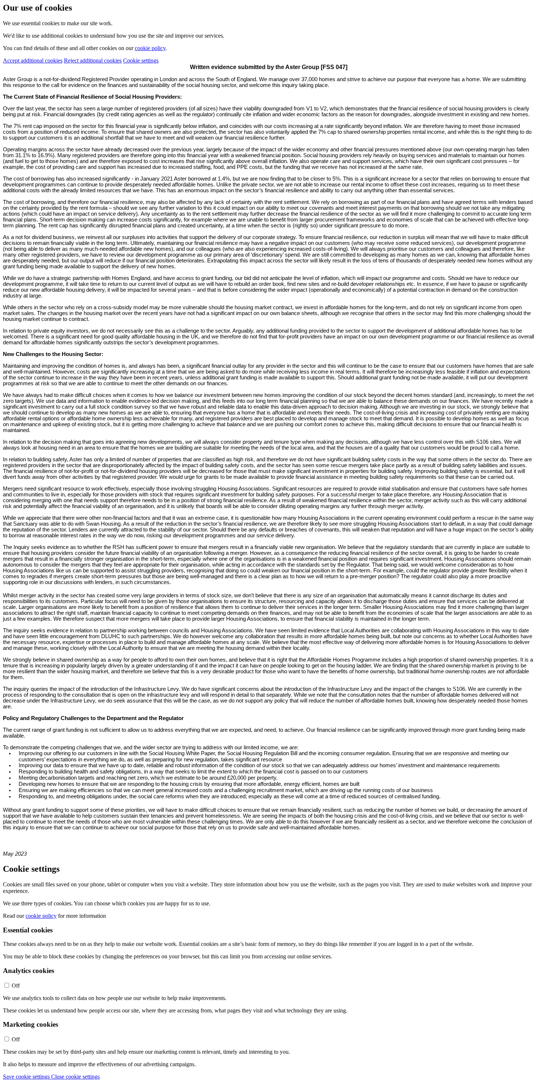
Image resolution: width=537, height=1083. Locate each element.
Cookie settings (141, 60)
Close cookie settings (75, 1076)
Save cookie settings (27, 1076)
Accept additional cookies (32, 60)
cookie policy (150, 48)
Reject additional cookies (93, 60)
